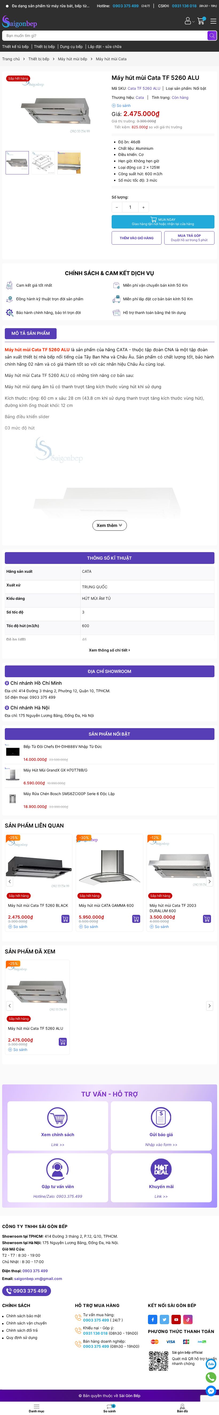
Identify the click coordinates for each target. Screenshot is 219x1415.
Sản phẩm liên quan (34, 825)
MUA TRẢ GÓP (189, 238)
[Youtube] (176, 1319)
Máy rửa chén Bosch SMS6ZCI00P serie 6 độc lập (69, 793)
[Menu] (212, 20)
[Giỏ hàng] (201, 20)
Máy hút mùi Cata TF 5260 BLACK (38, 905)
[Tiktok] (188, 1319)
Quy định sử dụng (21, 1337)
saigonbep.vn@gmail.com (38, 1278)
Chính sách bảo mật (23, 1315)
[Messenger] (211, 1391)
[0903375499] (211, 1377)
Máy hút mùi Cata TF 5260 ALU (35, 1028)
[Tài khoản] (187, 20)
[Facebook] (152, 1319)
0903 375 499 (43, 697)
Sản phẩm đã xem (30, 951)
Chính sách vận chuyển (26, 1323)
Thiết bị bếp (45, 46)
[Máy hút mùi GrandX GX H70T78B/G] (13, 775)
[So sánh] (121, 105)
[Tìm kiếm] (212, 35)
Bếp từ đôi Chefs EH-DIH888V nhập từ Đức (63, 746)
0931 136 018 (95, 1333)
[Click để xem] (56, 111)
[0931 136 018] (187, 6)
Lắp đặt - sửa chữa (105, 46)
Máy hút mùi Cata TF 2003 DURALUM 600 (173, 908)
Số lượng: (120, 197)
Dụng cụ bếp (72, 46)
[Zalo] (211, 1364)
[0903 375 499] (125, 6)
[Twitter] (164, 1319)
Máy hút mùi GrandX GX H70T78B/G (55, 770)
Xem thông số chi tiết (108, 650)
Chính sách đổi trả (22, 1330)
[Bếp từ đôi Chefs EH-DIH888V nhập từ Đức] (13, 752)
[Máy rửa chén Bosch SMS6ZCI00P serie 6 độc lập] (13, 799)
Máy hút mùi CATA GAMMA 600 (106, 905)
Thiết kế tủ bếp (16, 46)
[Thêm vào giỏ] (65, 919)
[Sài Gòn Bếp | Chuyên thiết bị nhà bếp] (19, 20)
